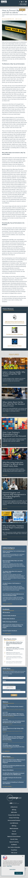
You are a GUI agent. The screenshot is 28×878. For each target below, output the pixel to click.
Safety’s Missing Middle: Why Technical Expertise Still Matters (14, 374)
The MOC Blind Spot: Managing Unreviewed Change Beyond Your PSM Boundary (13, 774)
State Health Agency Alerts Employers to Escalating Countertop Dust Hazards (15, 649)
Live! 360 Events (14, 823)
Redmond (14, 834)
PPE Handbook (6, 612)
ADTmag (14, 809)
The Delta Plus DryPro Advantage (14, 334)
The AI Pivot (14, 850)
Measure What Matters (8, 770)
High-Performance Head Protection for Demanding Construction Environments (14, 322)
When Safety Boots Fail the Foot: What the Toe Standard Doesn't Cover (14, 404)
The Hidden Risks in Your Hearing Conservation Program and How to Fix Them (13, 746)
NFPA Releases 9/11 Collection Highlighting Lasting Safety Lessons (14, 653)
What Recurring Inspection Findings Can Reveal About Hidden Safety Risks (13, 464)
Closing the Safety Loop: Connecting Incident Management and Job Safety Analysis (14, 721)
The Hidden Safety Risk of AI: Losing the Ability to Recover (12, 572)
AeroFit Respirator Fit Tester (15, 346)
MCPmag (14, 826)
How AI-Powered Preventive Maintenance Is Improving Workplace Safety (13, 594)
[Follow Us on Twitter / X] (23, 1)
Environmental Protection (14, 820)
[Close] (22, 856)
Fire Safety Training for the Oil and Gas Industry (12, 778)
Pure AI (14, 831)
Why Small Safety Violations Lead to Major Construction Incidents (13, 527)
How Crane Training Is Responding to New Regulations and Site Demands (14, 434)
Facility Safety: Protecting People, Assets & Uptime (13, 707)
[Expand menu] (26, 2)
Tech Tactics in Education (14, 847)
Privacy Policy (12, 685)
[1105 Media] (14, 803)
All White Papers (7, 786)
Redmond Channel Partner (14, 836)
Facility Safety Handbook (9, 618)
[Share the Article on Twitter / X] (24, 10)
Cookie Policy (9, 866)
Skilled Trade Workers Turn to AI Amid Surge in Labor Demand (14, 551)
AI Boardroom (14, 807)
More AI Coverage (7, 604)
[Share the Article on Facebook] (20, 10)
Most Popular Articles (10, 639)
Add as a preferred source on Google (23, 4)
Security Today (14, 839)
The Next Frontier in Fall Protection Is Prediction (12, 584)
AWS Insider (14, 812)
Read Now (5, 384)
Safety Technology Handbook (10, 621)
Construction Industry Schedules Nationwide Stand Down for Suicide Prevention (14, 658)
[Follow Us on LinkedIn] (21, 1)
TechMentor (14, 844)
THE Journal (14, 852)
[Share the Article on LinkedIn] (22, 10)
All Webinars (6, 751)
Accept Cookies (19, 873)
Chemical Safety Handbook (9, 615)
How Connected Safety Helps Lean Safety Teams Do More (13, 561)
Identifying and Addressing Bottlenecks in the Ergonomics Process (14, 766)
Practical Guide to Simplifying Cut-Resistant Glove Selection (13, 782)
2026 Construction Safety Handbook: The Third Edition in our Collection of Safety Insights (13, 626)
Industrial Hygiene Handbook (10, 630)
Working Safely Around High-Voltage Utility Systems (13, 729)
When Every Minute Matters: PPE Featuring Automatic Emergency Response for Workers (13, 714)
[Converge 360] (14, 798)
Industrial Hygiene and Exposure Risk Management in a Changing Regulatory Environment (14, 495)
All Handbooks (7, 633)
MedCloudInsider (14, 828)
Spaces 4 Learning (14, 842)
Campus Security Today (14, 815)
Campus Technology (14, 817)
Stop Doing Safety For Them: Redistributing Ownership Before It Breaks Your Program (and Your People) (13, 738)
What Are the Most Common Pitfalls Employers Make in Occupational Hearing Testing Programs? (14, 761)
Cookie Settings (12, 869)
